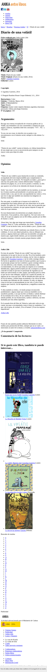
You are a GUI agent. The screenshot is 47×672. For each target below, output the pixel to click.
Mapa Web (9, 661)
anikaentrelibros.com (38, 328)
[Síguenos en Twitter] (5, 10)
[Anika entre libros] (12, 619)
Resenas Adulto (19, 27)
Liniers (25, 492)
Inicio (3, 27)
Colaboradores (10, 649)
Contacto (8, 659)
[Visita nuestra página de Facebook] (2, 10)
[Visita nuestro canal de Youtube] (8, 10)
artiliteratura (9, 19)
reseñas (7, 13)
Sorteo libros (9, 653)
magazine (8, 21)
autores (7, 15)
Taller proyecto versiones (14, 645)
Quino (24, 419)
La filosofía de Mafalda (13, 419)
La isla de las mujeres (12, 530)
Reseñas (9, 27)
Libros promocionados (13, 655)
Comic (7, 643)
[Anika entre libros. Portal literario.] (15, 7)
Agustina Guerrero (12, 79)
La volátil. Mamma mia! (13, 463)
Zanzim (23, 530)
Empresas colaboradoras (13, 651)
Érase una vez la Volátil (13, 395)
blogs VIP (8, 23)
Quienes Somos (10, 630)
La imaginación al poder (13, 492)
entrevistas (8, 17)
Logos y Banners (11, 636)
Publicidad (9, 632)
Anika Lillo (5, 313)
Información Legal (11, 662)
